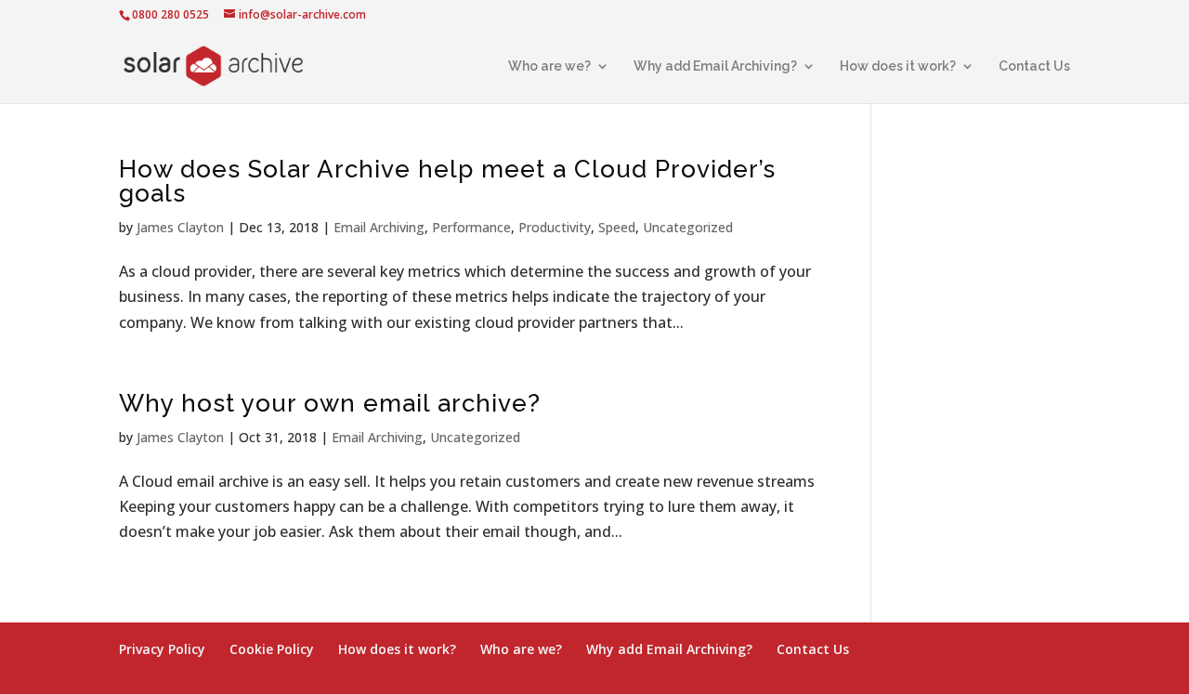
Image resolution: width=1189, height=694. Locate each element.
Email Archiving (379, 227)
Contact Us (1034, 66)
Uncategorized (688, 227)
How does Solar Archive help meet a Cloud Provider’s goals (447, 181)
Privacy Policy (162, 649)
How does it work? (898, 66)
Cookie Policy (271, 649)
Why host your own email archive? (330, 403)
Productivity (554, 227)
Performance (471, 227)
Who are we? (549, 66)
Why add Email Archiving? (715, 66)
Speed (616, 227)
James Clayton (180, 227)
